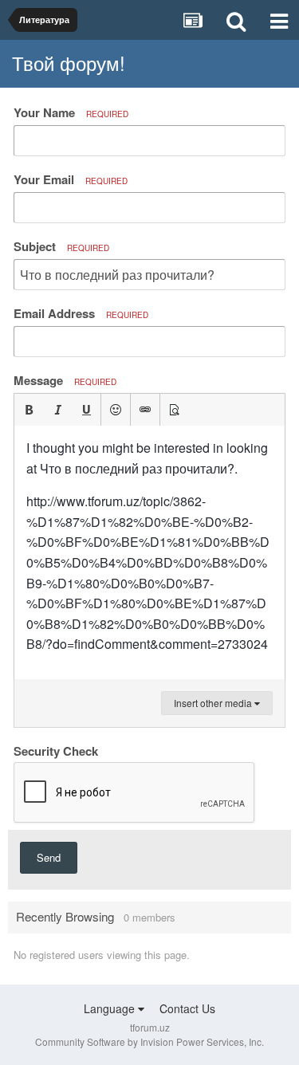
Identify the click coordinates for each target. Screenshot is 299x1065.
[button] (28, 410)
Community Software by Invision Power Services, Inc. (149, 1041)
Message (65, 380)
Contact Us (187, 1008)
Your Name (71, 112)
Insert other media (214, 702)
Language (111, 1008)
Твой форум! (68, 63)
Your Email (71, 179)
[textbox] (149, 552)
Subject (61, 246)
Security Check (56, 750)
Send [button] (49, 857)
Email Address (81, 313)
